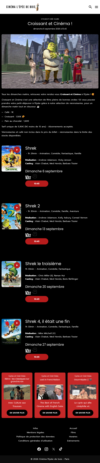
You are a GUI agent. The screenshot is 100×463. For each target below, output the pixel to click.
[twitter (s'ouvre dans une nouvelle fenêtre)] (54, 449)
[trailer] (17, 150)
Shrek (30, 148)
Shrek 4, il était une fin (47, 321)
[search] (90, 7)
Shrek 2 (32, 206)
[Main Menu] (96, 7)
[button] (5, 395)
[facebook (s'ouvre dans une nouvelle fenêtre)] (39, 449)
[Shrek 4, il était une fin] (11, 332)
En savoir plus (17, 412)
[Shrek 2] (11, 216)
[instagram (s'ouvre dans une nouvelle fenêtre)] (46, 449)
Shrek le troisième (43, 264)
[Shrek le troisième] (11, 274)
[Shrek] (11, 159)
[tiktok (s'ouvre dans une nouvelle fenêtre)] (61, 449)
